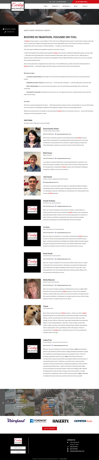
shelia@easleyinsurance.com (64, 285)
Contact (84, 6)
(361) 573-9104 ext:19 (48, 285)
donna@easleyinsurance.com (64, 134)
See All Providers (49, 428)
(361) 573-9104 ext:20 (48, 206)
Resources (66, 6)
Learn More (19, 406)
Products (55, 6)
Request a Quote (10, 29)
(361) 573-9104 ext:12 (48, 134)
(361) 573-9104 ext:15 (48, 232)
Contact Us (10, 32)
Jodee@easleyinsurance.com (61, 345)
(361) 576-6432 (73, 449)
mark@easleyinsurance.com (64, 158)
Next (96, 402)
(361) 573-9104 (62, 1)
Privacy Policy (63, 458)
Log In (18, 452)
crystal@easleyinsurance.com (64, 206)
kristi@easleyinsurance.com (64, 259)
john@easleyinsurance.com (51, 182)
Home (45, 6)
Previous (3, 402)
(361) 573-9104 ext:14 (48, 259)
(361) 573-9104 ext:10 (48, 158)
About (75, 6)
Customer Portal (82, 1)
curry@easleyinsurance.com (64, 232)
